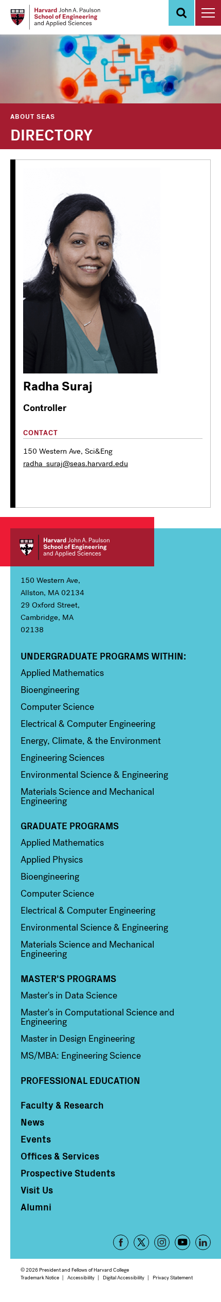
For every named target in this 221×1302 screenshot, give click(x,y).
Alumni (36, 1206)
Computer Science (57, 706)
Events (36, 1139)
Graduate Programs (70, 825)
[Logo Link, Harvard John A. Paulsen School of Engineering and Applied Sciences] (55, 17)
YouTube (182, 1242)
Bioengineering (50, 689)
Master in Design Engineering (78, 1038)
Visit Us (37, 1189)
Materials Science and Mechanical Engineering (87, 796)
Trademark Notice (40, 1277)
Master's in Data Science (69, 995)
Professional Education (80, 1080)
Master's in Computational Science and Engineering (97, 1017)
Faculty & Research (62, 1105)
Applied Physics (52, 859)
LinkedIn (203, 1242)
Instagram (162, 1242)
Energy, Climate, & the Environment (91, 740)
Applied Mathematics (62, 672)
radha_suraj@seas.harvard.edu (75, 463)
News (32, 1122)
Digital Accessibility (123, 1277)
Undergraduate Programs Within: (103, 656)
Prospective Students (68, 1173)
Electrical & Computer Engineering (88, 723)
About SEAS (32, 116)
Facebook (120, 1242)
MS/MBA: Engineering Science (81, 1055)
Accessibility (81, 1277)
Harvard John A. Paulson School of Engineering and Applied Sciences (82, 547)
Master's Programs (68, 978)
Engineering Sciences (62, 757)
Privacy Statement (173, 1277)
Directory (51, 134)
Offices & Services (60, 1156)
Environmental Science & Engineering (94, 774)
